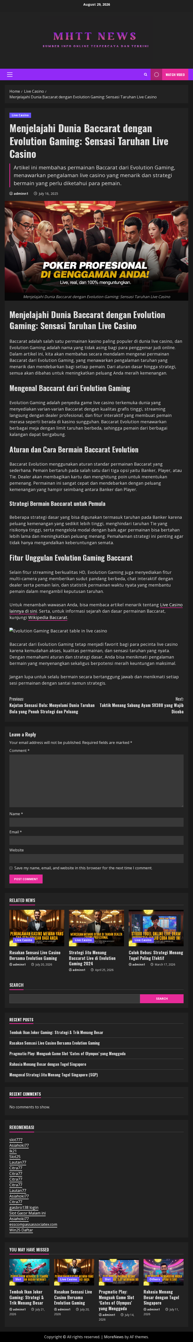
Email (15, 832)
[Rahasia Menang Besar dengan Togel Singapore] (164, 1272)
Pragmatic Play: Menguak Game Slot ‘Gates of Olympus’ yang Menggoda (67, 1053)
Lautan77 (17, 1162)
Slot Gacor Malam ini (27, 1213)
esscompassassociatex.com (33, 1224)
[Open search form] (145, 74)
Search (16, 985)
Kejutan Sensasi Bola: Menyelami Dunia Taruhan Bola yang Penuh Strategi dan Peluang (52, 705)
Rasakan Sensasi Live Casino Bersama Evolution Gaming (34, 955)
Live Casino (20, 115)
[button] (10, 75)
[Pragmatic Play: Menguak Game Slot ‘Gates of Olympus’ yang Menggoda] (119, 1272)
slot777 (15, 1139)
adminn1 (21, 193)
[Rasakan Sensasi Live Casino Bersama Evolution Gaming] (36, 928)
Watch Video (175, 74)
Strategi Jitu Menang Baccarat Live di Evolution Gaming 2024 (92, 958)
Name (16, 813)
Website (16, 850)
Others (154, 1279)
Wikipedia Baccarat (47, 617)
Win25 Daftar (21, 1230)
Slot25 (14, 1156)
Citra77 (15, 1167)
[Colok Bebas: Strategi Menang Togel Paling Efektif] (156, 928)
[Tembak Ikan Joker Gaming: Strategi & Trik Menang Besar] (29, 1272)
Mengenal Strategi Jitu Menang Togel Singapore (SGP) (53, 1075)
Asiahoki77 (19, 1145)
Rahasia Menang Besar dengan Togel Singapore (47, 1064)
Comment (19, 750)
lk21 (13, 1151)
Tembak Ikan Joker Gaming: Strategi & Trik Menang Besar (56, 1032)
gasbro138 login (23, 1207)
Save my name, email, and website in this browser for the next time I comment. (83, 868)
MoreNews (114, 1336)
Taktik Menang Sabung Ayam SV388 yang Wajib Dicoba (142, 705)
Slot (18, 1279)
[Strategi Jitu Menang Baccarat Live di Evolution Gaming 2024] (96, 928)
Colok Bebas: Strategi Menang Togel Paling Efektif (156, 955)
